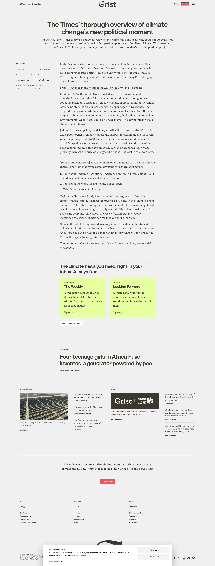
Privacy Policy (34, 559)
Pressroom (78, 522)
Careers (77, 516)
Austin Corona (170, 419)
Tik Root (77, 429)
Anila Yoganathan (80, 401)
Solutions (23, 513)
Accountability (25, 516)
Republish (132, 519)
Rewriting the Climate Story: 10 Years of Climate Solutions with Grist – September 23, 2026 (179, 429)
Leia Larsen (24, 430)
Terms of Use (24, 559)
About (76, 507)
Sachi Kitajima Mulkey (82, 414)
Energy (22, 507)
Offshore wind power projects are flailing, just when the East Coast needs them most (179, 413)
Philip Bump (20, 63)
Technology (75, 370)
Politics (23, 510)
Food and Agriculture (28, 522)
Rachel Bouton (116, 419)
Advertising (133, 516)
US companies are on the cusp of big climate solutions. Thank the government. (180, 397)
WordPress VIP (38, 557)
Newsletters (133, 507)
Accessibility (134, 522)
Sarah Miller (64, 370)
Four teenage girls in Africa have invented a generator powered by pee (106, 359)
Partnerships (79, 519)
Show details (54, 562)
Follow (176, 4)
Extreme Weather (26, 519)
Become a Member (136, 513)
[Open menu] (193, 4)
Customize (152, 557)
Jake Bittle (169, 403)
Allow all (153, 550)
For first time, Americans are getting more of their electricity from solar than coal (88, 423)
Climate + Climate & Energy (40, 75)
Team (76, 510)
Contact (77, 513)
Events (131, 510)
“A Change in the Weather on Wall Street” (92, 87)
